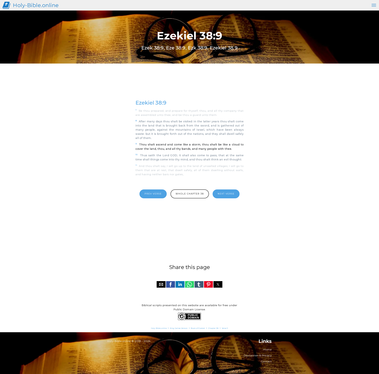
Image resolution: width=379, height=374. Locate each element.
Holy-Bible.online (36, 5)
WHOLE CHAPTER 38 (190, 193)
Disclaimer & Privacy (258, 355)
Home (267, 349)
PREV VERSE (153, 193)
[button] (161, 284)
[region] (189, 85)
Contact (266, 361)
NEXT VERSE (226, 193)
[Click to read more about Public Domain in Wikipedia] (189, 319)
